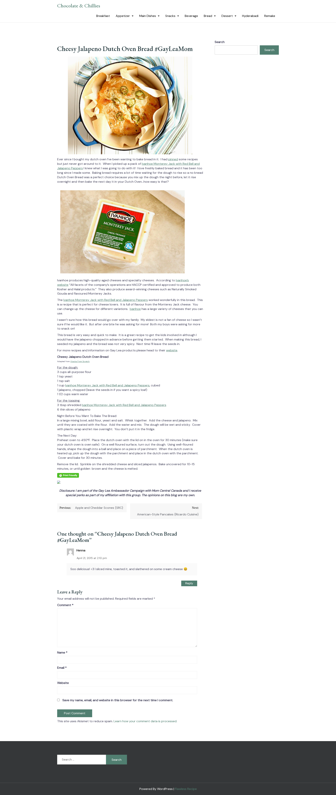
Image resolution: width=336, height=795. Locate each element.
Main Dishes (147, 16)
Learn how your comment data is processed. (145, 721)
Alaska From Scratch (80, 361)
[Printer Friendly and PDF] (68, 476)
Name (62, 652)
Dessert (227, 16)
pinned (173, 159)
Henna (80, 550)
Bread (208, 16)
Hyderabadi (250, 16)
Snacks (170, 16)
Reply (189, 583)
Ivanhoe (135, 309)
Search (220, 42)
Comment (65, 605)
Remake (269, 16)
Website (63, 683)
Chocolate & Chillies (78, 5)
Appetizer (123, 16)
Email (62, 668)
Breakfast (103, 16)
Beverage (191, 16)
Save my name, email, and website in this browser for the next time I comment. (117, 700)
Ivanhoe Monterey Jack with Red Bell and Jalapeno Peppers (105, 300)
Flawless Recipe (186, 789)
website (171, 350)
